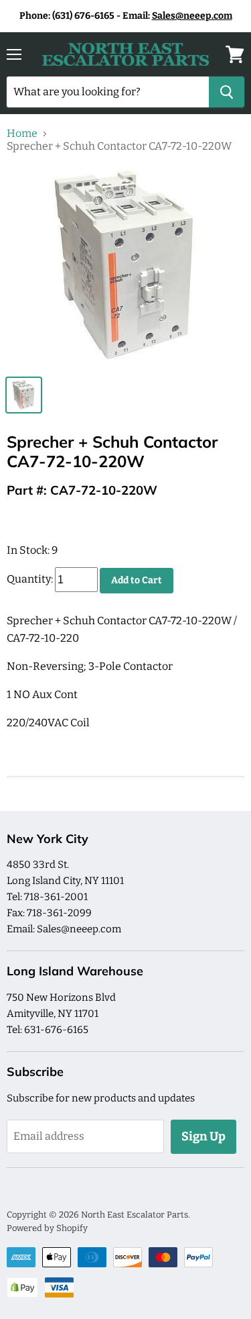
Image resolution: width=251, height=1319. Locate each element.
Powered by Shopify (47, 1228)
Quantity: (30, 579)
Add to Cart (136, 580)
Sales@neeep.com (192, 15)
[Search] (226, 92)
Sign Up (203, 1136)
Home (22, 134)
